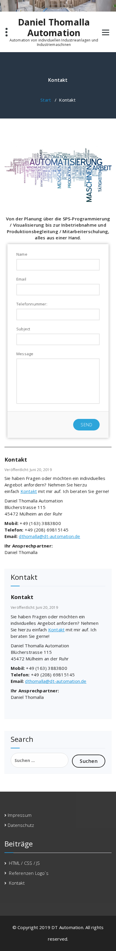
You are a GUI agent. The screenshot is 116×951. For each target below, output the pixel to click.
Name (21, 254)
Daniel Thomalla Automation (54, 27)
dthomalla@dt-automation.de (49, 536)
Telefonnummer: (31, 304)
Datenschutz (21, 825)
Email (21, 279)
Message (24, 353)
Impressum (20, 815)
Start (45, 100)
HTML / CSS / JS (24, 863)
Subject (23, 329)
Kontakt (29, 491)
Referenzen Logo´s (28, 873)
